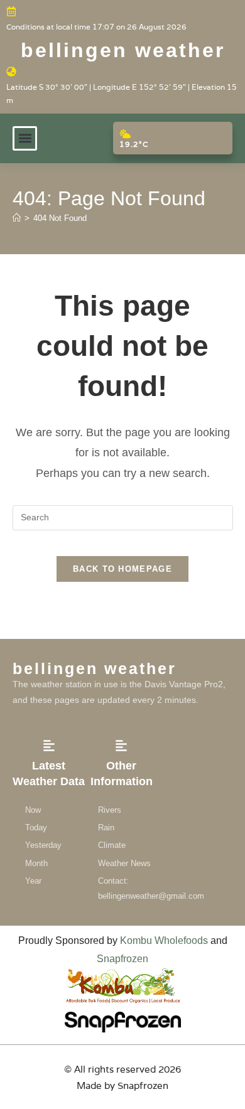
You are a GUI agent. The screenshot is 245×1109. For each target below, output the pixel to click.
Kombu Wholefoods (164, 940)
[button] (25, 138)
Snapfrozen (122, 958)
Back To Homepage (122, 569)
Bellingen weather (123, 50)
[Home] (17, 218)
